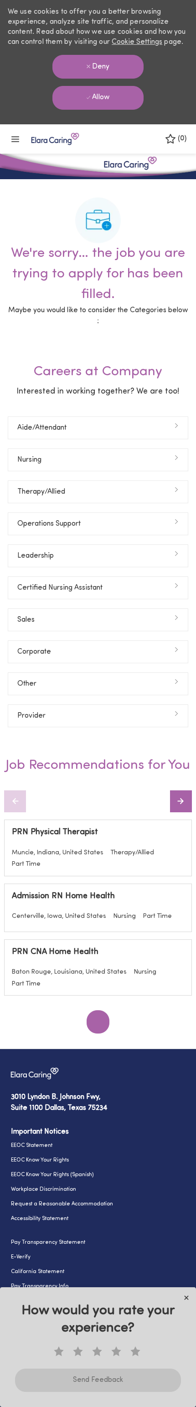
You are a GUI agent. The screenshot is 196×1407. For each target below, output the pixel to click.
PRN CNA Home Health (55, 952)
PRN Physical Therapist (55, 832)
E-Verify (21, 1257)
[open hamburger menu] (15, 139)
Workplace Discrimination (43, 1189)
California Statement (37, 1271)
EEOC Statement (31, 1145)
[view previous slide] (15, 801)
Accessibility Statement (39, 1218)
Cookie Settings (137, 42)
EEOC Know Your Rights (40, 1160)
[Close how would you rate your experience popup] (186, 1297)
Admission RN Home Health (63, 896)
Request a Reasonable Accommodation (62, 1204)
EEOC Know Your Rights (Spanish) (52, 1175)
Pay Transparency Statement (48, 1242)
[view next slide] (181, 801)
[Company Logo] (55, 138)
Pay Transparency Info (39, 1286)
